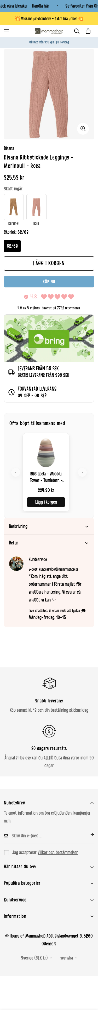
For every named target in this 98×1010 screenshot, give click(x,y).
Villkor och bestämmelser (58, 852)
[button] (88, 31)
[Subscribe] (88, 834)
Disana (9, 148)
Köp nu (49, 281)
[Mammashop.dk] (49, 31)
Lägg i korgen (46, 502)
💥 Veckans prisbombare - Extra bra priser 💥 (49, 18)
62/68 (12, 246)
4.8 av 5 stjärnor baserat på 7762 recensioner (49, 308)
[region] (49, 472)
